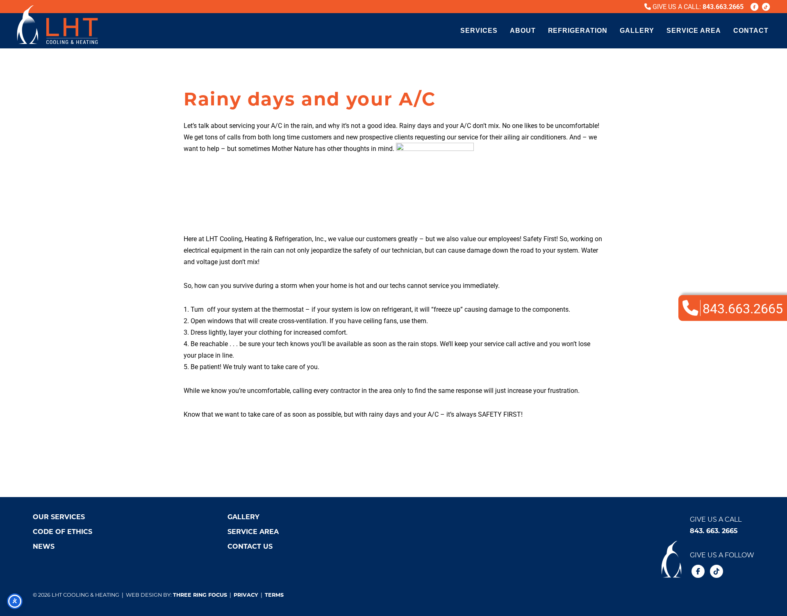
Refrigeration (577, 30)
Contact (751, 30)
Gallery (637, 30)
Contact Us (250, 546)
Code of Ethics (62, 531)
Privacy (246, 594)
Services (479, 30)
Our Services (59, 516)
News (44, 546)
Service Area (693, 30)
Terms (274, 594)
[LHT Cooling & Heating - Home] (57, 24)
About (523, 30)
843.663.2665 (723, 6)
